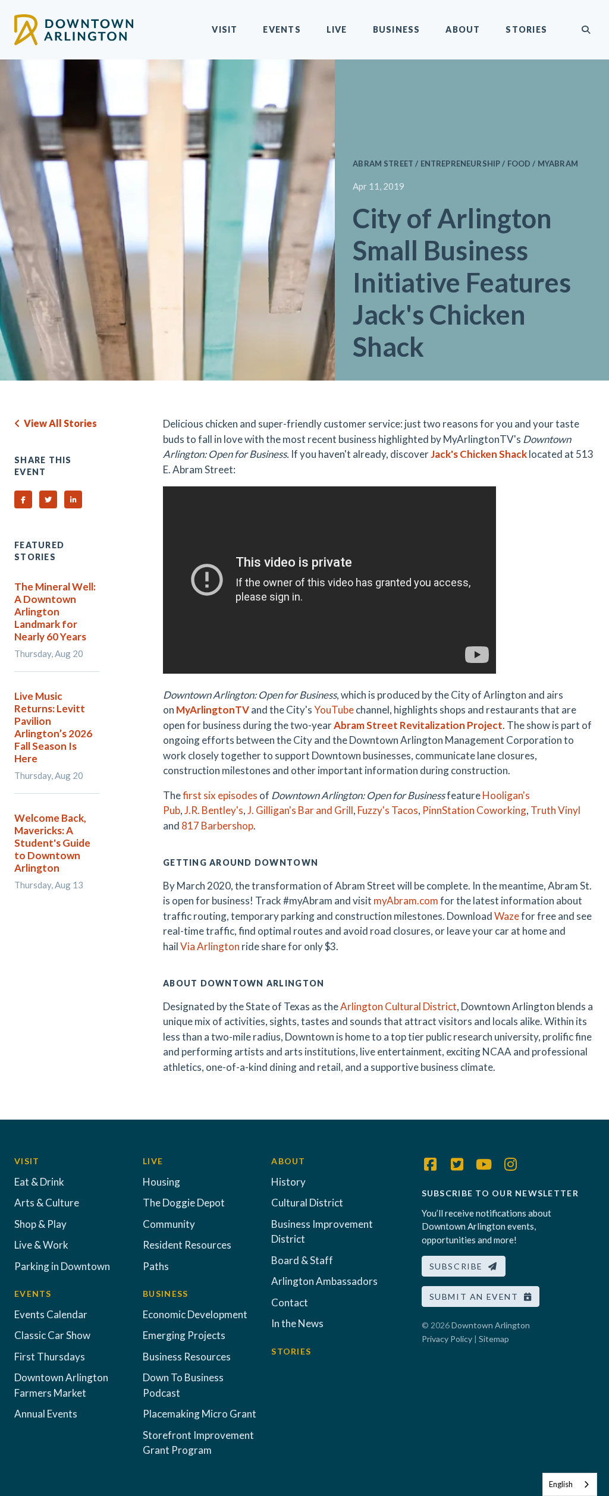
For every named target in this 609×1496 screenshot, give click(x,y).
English (561, 1484)
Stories (526, 29)
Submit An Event (476, 1296)
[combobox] (569, 1484)
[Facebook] (431, 1164)
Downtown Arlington (490, 1325)
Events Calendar (50, 1314)
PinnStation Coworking (474, 810)
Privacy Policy (447, 1339)
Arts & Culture (46, 1202)
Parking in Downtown (62, 1266)
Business (396, 29)
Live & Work (41, 1245)
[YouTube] (484, 1164)
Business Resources (187, 1356)
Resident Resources (187, 1245)
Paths (156, 1266)
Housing (161, 1182)
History (288, 1182)
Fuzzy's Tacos (387, 810)
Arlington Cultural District (398, 1006)
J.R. (192, 810)
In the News (297, 1323)
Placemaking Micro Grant (199, 1413)
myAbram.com (405, 900)
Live (337, 29)
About (462, 29)
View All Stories (58, 423)
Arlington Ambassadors (324, 1281)
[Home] (73, 28)
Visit (224, 29)
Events (281, 29)
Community (169, 1224)
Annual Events (45, 1413)
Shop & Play (40, 1224)
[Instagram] (511, 1164)
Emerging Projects (184, 1335)
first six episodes (220, 795)
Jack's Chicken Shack (479, 454)
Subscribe (459, 1266)
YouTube (334, 709)
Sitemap (494, 1339)
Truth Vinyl (555, 810)
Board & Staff (302, 1260)
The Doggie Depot (184, 1202)
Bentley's (221, 810)
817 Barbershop (217, 825)
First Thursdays (49, 1356)
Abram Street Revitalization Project (418, 725)
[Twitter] (457, 1164)
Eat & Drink (39, 1182)
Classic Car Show (52, 1335)
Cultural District (307, 1202)
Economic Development (195, 1314)
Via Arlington (210, 946)
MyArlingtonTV (212, 709)
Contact (289, 1302)
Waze (506, 916)
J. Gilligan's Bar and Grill (300, 810)
